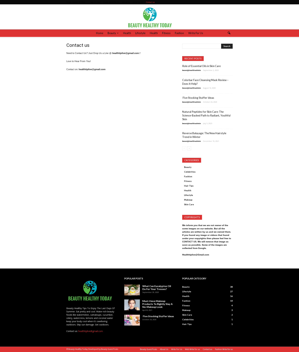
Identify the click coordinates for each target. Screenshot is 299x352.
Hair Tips (189, 185)
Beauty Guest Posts (148, 349)
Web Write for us (192, 349)
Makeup (188, 199)
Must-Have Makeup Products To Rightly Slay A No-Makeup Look (157, 303)
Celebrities (190, 171)
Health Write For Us (111, 2)
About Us (126, 2)
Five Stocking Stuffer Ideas (198, 97)
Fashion (179, 33)
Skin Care (189, 204)
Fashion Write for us (224, 349)
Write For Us (138, 2)
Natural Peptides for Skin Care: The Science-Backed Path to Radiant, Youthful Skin (206, 115)
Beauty (112, 33)
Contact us (150, 2)
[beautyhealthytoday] (149, 16)
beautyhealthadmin (191, 70)
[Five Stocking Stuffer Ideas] (132, 320)
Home (99, 33)
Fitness (166, 33)
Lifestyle (140, 33)
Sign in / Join (95, 2)
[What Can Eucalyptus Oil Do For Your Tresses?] (132, 290)
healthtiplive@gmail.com (90, 331)
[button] (229, 33)
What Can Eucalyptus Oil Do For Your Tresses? (156, 287)
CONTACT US (189, 241)
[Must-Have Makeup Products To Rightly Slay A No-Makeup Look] (132, 304)
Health (127, 33)
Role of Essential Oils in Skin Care (201, 66)
